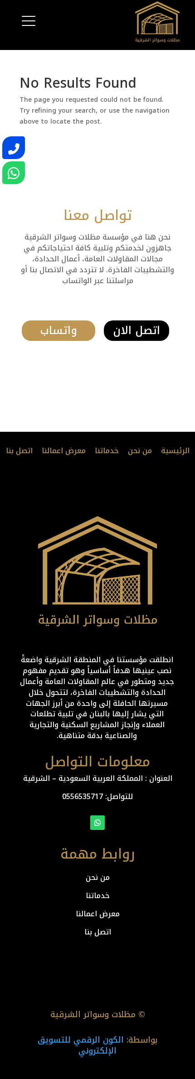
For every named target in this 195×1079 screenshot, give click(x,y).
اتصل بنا (19, 450)
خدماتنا (107, 450)
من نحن (140, 450)
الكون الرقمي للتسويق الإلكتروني (81, 1045)
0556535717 (82, 796)
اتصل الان (136, 330)
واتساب (58, 330)
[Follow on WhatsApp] (97, 822)
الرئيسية (175, 450)
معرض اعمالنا (64, 450)
